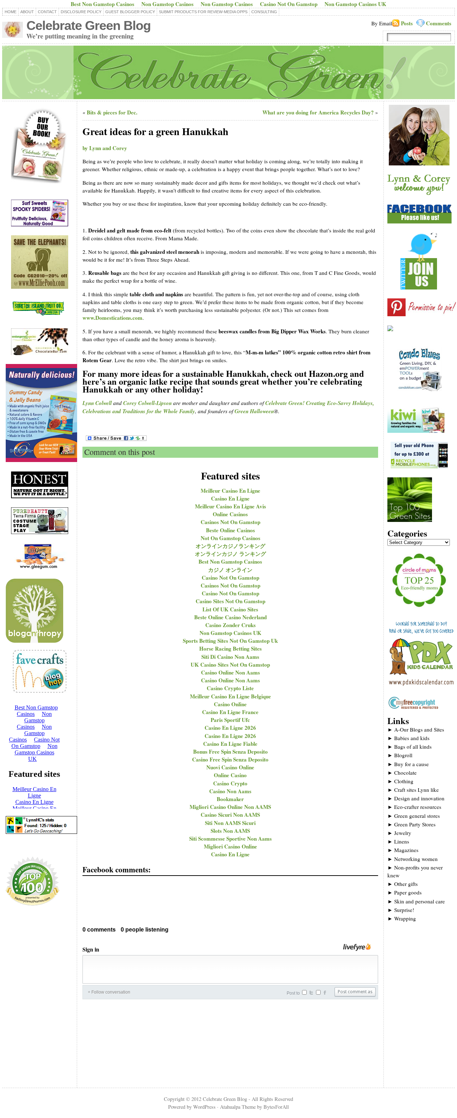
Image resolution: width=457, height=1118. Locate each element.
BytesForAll (276, 1106)
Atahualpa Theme (238, 1106)
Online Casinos (230, 514)
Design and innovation (416, 798)
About (27, 12)
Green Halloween (254, 411)
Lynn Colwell (97, 403)
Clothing (400, 781)
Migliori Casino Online (230, 846)
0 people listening (145, 930)
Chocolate (402, 772)
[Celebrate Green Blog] (228, 72)
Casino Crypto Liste (230, 688)
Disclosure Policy (81, 12)
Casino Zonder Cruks (230, 625)
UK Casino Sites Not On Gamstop (230, 664)
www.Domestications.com (112, 318)
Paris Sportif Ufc (230, 720)
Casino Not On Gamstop (230, 577)
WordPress (204, 1106)
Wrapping (401, 918)
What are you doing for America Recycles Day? (318, 112)
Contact (47, 12)
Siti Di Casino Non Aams (230, 657)
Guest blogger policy (130, 12)
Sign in (90, 949)
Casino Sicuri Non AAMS (230, 815)
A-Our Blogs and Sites (415, 729)
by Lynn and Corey (104, 148)
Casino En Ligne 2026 (230, 728)
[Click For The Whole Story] (390, 329)
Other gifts (402, 883)
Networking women (412, 858)
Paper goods (404, 892)
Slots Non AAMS (230, 831)
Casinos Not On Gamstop (230, 522)
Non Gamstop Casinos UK (230, 633)
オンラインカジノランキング (230, 546)
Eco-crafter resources (414, 806)
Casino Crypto (230, 783)
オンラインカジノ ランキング (230, 554)
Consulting (264, 12)
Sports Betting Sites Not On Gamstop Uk (230, 641)
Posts (407, 23)
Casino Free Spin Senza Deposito (230, 759)
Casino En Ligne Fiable (230, 744)
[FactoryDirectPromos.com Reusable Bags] (32, 907)
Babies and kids (408, 738)
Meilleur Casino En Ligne (230, 490)
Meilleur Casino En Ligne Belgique (230, 696)
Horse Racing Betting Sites (230, 648)
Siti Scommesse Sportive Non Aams (230, 838)
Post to (293, 993)
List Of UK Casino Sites (230, 609)
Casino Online (230, 704)
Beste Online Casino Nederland (230, 617)
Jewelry (399, 832)
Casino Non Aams (230, 791)
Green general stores (413, 815)
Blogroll (399, 755)
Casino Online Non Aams (230, 672)
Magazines (402, 849)
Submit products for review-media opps (203, 12)
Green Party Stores (411, 824)
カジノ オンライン (230, 570)
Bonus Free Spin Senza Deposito (230, 751)
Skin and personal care (416, 901)
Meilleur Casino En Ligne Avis (230, 506)
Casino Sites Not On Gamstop (230, 601)
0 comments (99, 930)
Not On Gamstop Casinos (230, 538)
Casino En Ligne (230, 498)
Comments (438, 23)
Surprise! (400, 909)
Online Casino (230, 775)
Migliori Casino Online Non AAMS (230, 807)
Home (10, 12)
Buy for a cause (408, 764)
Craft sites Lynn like (413, 789)
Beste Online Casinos (230, 530)
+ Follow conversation (109, 992)
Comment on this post (119, 451)
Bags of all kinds (409, 746)
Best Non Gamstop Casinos (230, 561)
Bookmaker (230, 799)
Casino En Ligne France (230, 712)
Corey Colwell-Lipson (147, 403)
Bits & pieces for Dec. (112, 112)
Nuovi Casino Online (230, 767)
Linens (398, 841)
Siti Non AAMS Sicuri (230, 823)
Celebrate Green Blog (88, 25)
